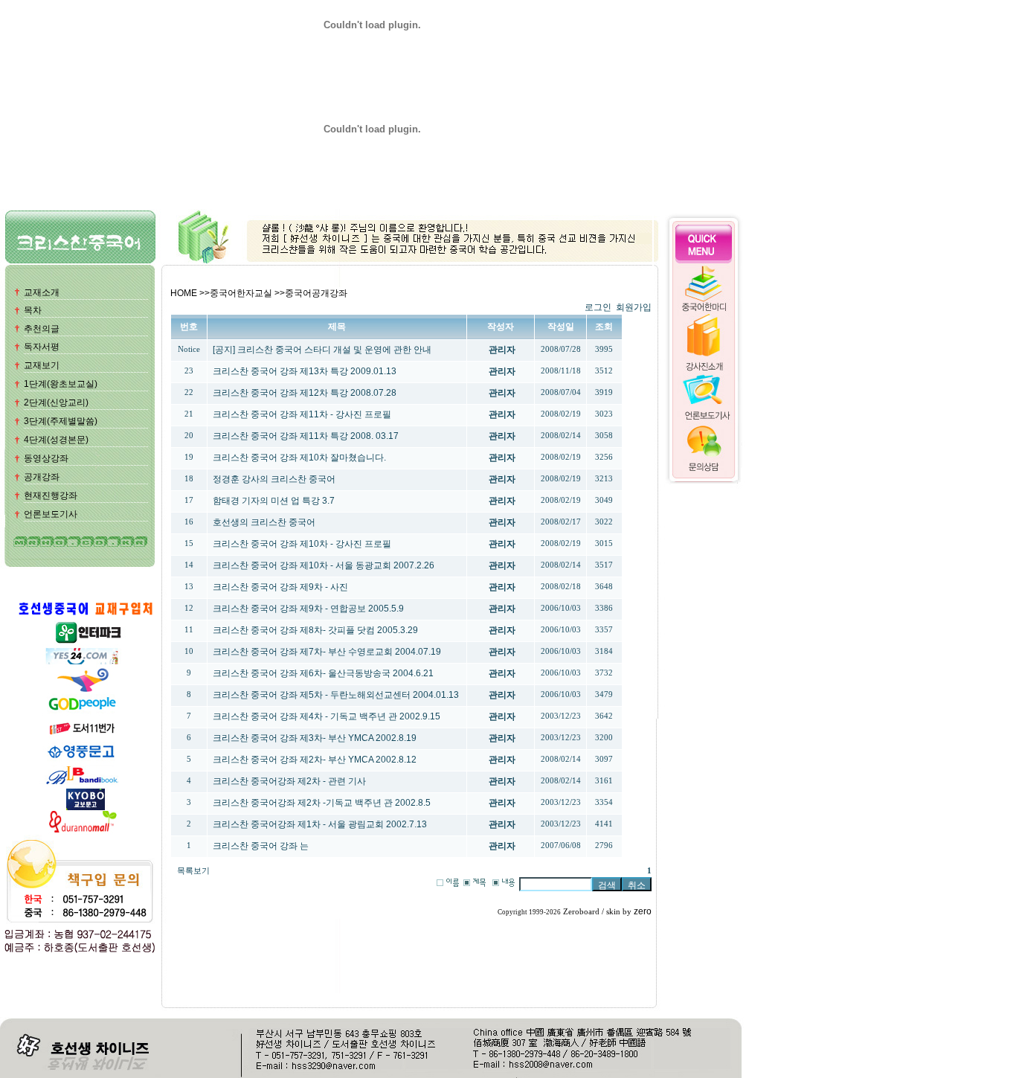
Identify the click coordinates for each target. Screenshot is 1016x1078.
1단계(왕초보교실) (60, 384)
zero (643, 911)
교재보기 (42, 365)
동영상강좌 (46, 458)
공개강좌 (42, 477)
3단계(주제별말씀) (60, 421)
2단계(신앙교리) (56, 402)
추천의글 (42, 329)
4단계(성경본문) (56, 439)
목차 (33, 310)
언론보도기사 (50, 514)
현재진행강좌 (50, 495)
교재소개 (42, 292)
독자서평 (42, 346)
